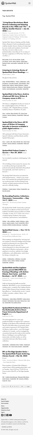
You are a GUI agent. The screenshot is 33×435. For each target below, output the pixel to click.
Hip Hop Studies (16, 59)
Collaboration (23, 81)
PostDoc (21, 344)
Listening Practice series (12, 87)
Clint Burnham (10, 301)
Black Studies (5, 59)
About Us (3, 399)
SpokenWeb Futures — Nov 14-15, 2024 (16, 231)
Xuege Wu (4, 380)
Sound (16, 223)
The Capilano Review (16, 302)
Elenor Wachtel (14, 113)
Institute (13, 260)
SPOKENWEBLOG (10, 81)
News (3, 113)
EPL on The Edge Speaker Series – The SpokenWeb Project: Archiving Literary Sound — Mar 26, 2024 (16, 354)
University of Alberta (23, 379)
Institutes (4, 221)
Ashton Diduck (13, 299)
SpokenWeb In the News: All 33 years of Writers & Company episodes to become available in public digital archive (15, 125)
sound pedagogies (10, 89)
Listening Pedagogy (19, 85)
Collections (17, 259)
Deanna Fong (23, 301)
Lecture (10, 61)
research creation (11, 223)
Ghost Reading (22, 83)
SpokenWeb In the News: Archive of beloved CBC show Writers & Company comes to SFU (15, 96)
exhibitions (12, 221)
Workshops (5, 189)
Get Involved (4, 403)
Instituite (17, 221)
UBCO (27, 223)
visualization (25, 225)
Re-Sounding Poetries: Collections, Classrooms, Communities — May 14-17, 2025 (16, 198)
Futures (9, 260)
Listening (12, 85)
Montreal (22, 260)
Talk (25, 63)
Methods (17, 260)
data (8, 221)
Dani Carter (17, 301)
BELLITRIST (19, 299)
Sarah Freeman (6, 379)
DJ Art (10, 59)
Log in (3, 412)
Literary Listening (16, 61)
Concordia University (13, 83)
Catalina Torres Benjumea (11, 377)
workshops (11, 262)
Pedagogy (20, 87)
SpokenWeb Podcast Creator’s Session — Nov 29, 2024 (14, 151)
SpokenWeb (20, 63)
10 (22, 386)
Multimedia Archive (14, 344)
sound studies (14, 63)
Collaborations (10, 259)
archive (8, 141)
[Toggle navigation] (29, 3)
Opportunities (5, 344)
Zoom (9, 380)
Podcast (18, 189)
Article (3, 81)
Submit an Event (5, 410)
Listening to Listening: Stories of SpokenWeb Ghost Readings (14, 71)
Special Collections (11, 115)
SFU (19, 113)
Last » (28, 386)
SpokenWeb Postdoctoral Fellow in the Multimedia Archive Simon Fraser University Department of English (16, 311)
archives (8, 113)
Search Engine (5, 401)
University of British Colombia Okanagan (11, 225)
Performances (5, 299)
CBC (11, 141)
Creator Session (12, 189)
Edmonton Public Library (23, 377)
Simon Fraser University (16, 346)
